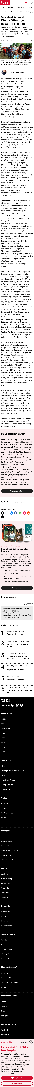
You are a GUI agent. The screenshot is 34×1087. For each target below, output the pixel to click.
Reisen (3, 1002)
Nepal (3, 775)
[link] (3, 7)
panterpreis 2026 (7, 860)
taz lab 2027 (5, 958)
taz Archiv (4, 987)
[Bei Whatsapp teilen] (20, 513)
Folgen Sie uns (5, 705)
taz (5, 700)
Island (3, 766)
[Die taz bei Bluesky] (17, 706)
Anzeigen (4, 1016)
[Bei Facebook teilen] (15, 513)
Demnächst (5, 940)
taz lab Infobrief (6, 926)
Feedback (4, 1030)
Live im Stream (6, 949)
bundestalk (5, 874)
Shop (3, 1011)
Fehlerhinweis (24, 502)
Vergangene (5, 954)
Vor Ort (3, 944)
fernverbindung (6, 879)
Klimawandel (5, 789)
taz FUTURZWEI (6, 978)
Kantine (4, 1006)
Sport (3, 738)
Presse (3, 822)
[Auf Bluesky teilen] (11, 513)
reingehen (4, 897)
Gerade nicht (24, 1042)
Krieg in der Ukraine (8, 780)
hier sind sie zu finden (11, 617)
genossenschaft (6, 841)
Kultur (3, 733)
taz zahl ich (5, 846)
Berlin (3, 742)
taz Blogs (4, 973)
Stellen (3, 818)
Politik (3, 719)
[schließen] (31, 1042)
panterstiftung (6, 855)
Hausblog (4, 808)
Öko (2, 724)
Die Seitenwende (7, 813)
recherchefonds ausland (9, 850)
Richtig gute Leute (7, 785)
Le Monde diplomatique (9, 982)
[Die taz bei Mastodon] (12, 706)
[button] (31, 2)
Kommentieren (14, 502)
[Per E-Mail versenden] (2, 513)
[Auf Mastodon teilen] (6, 513)
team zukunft (5, 912)
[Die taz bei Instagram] (21, 706)
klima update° (6, 883)
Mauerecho (5, 888)
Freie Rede (5, 893)
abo (2, 836)
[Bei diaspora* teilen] (24, 513)
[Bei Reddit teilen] (28, 513)
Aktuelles (4, 804)
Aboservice (5, 1035)
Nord (3, 747)
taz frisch (4, 916)
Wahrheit (4, 752)
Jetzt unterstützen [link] (17, 491)
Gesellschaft (5, 728)
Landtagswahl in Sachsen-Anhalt (12, 771)
